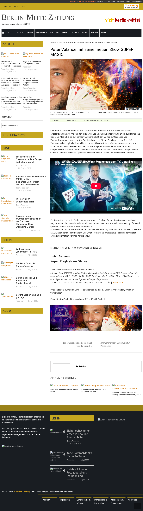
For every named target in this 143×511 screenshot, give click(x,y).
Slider (105, 120)
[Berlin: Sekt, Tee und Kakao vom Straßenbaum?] (7, 278)
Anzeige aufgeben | (123, 1)
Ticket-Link (118, 282)
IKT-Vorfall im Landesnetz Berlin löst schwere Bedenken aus (11, 64)
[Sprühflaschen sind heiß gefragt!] (7, 295)
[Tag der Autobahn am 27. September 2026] (33, 55)
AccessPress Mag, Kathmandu (60, 492)
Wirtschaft (41, 33)
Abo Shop (132, 500)
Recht (85, 33)
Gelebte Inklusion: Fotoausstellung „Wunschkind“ (77, 473)
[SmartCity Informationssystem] (131, 6)
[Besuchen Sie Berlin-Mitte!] (122, 20)
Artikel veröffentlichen (106, 1)
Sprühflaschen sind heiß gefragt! (28, 296)
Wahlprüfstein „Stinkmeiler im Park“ (26, 250)
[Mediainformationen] (24, 447)
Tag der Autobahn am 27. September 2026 (32, 63)
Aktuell (10, 33)
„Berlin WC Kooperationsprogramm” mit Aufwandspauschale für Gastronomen (33, 100)
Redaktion (57, 120)
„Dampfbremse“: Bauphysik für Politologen (115, 344)
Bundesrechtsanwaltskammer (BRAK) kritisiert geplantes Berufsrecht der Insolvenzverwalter (11, 100)
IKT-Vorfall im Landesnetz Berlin (25, 200)
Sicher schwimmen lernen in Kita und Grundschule (78, 434)
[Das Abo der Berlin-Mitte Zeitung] (120, 420)
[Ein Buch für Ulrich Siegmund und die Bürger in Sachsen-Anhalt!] (7, 159)
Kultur (94, 33)
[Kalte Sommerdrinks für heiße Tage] (57, 456)
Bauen (30, 33)
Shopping (54, 33)
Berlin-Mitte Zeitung (38, 17)
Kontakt (46, 500)
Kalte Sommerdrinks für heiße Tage (79, 454)
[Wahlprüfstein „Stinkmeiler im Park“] (7, 251)
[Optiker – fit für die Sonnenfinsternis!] (7, 264)
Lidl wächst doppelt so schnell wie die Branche (77, 344)
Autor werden (136, 1)
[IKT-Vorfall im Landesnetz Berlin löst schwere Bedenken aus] (11, 55)
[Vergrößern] (138, 308)
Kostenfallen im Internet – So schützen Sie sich (93, 391)
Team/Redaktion (7, 69)
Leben (104, 33)
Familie (93, 120)
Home (53, 42)
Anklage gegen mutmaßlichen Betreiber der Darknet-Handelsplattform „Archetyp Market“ (28, 221)
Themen (75, 33)
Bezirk (20, 33)
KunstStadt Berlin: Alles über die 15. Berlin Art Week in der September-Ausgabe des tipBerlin (11, 81)
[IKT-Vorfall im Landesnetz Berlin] (7, 201)
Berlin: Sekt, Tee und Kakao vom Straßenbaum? (26, 280)
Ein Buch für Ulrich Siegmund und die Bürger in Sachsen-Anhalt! (31, 81)
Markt (65, 33)
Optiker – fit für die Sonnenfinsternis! (25, 264)
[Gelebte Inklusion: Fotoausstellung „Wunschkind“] (57, 470)
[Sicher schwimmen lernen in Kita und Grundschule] (57, 431)
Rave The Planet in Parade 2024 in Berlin (64, 391)
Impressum (65, 500)
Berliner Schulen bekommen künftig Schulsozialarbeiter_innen (126, 393)
